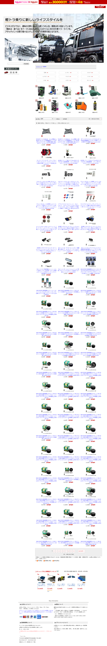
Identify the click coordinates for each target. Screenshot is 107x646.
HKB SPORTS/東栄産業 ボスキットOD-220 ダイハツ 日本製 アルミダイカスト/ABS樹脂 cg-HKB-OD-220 (46, 334)
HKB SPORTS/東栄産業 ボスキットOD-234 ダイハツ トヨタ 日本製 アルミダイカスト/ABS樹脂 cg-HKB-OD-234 (90, 334)
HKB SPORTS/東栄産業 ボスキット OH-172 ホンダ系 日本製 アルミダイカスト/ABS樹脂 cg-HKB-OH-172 (46, 437)
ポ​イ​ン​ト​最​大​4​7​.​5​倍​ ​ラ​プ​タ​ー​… (61, 586)
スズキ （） (69, 80)
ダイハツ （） (90, 80)
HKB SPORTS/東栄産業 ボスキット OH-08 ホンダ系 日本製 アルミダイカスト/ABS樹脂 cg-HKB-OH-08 (46, 374)
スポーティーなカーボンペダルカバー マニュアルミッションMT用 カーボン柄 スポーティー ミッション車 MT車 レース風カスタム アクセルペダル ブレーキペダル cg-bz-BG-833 (68, 184)
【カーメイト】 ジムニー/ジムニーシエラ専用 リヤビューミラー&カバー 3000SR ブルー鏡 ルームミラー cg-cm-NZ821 (68, 271)
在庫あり (58, 119)
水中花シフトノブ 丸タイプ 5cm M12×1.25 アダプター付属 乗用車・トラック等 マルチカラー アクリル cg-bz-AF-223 (91, 162)
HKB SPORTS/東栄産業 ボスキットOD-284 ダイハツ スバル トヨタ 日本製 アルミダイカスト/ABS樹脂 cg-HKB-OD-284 (91, 354)
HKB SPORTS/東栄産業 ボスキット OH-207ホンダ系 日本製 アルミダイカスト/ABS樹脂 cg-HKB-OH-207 (68, 479)
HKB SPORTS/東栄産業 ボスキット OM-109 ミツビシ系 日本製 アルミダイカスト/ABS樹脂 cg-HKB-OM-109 (46, 543)
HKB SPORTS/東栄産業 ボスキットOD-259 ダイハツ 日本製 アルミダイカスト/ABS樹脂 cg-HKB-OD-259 (46, 354)
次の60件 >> (81, 551)
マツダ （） (69, 76)
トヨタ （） (46, 80)
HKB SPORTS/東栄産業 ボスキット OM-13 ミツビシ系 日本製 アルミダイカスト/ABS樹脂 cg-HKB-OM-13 (68, 543)
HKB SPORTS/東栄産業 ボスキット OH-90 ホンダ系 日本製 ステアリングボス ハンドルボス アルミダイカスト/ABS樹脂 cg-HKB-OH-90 (68, 522)
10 (73, 551)
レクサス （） (46, 76)
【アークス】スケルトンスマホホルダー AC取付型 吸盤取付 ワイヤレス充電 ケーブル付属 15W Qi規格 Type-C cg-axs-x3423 (91, 141)
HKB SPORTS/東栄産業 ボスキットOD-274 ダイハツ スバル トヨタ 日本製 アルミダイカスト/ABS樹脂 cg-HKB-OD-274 (68, 354)
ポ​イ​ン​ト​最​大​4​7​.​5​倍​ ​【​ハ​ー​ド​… (81, 586)
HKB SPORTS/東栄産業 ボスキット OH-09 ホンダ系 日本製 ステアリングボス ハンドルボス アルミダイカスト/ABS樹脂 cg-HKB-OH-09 (68, 374)
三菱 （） (46, 72)
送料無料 (65, 119)
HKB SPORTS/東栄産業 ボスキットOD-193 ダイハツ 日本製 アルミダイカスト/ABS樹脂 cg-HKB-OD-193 (91, 292)
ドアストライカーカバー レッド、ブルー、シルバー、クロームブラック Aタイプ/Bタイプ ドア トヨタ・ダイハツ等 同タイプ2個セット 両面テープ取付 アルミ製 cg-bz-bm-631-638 (68, 206)
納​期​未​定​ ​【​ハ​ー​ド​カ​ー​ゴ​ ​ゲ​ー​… (51, 586)
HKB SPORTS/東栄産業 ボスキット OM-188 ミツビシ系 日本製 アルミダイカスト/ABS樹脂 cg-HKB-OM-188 (91, 543)
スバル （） (90, 76)
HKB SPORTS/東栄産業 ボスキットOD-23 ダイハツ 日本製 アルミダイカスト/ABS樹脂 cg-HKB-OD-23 (68, 334)
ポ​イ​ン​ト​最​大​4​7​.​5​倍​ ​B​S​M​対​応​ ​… (71, 586)
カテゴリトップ (39, 66)
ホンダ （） (90, 72)
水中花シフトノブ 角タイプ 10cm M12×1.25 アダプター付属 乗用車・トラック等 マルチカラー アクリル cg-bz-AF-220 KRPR (68, 162)
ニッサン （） (68, 72)
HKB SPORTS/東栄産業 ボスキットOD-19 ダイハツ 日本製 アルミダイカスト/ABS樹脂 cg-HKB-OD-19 (68, 292)
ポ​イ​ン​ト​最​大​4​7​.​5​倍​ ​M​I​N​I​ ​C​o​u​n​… (41, 586)
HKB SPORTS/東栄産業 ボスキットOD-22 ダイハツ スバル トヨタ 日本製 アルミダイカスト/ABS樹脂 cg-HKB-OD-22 (91, 313)
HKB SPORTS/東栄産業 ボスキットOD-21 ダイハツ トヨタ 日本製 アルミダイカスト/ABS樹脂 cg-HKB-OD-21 (68, 313)
